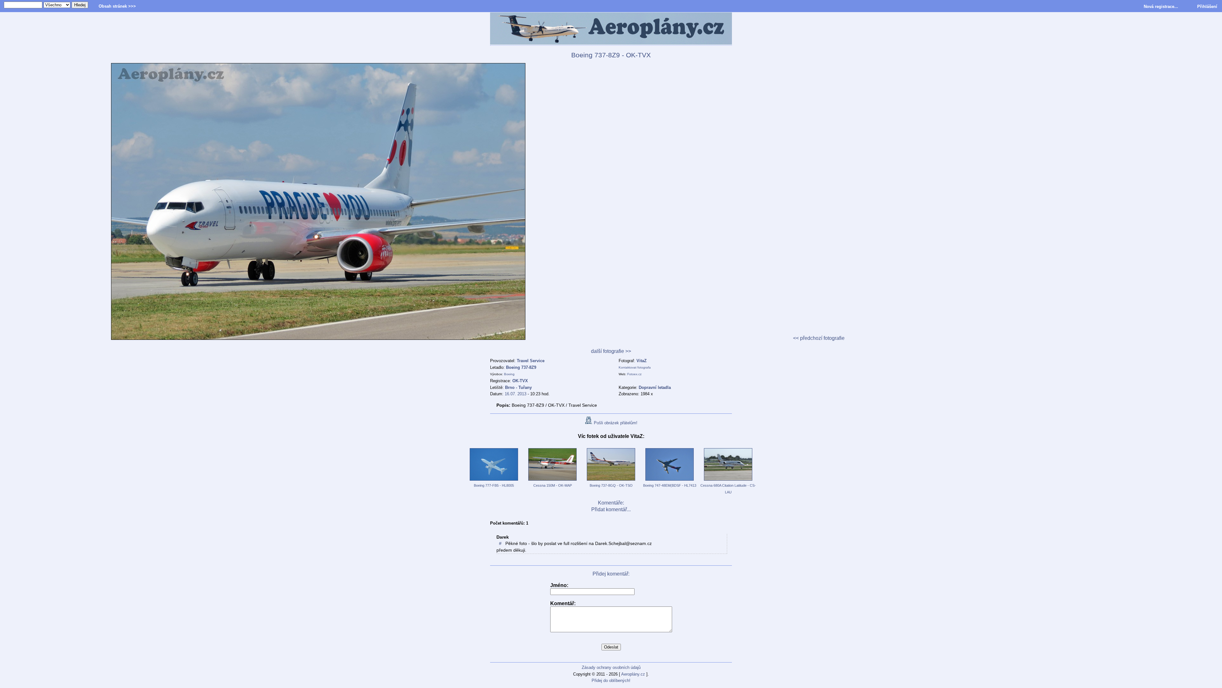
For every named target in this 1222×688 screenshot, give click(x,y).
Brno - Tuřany (518, 387)
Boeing (509, 374)
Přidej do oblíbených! (611, 680)
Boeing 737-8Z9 (521, 367)
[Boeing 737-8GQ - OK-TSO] (611, 481)
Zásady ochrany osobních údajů (611, 667)
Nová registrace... (1161, 6)
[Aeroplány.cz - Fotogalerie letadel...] (611, 29)
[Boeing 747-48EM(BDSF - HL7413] (669, 481)
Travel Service (530, 360)
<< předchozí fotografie (819, 338)
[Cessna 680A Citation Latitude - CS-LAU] (728, 481)
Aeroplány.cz (633, 674)
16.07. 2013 (515, 393)
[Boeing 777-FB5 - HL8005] (494, 481)
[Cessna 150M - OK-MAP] (552, 481)
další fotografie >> (611, 351)
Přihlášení (1207, 6)
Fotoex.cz (634, 374)
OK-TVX (520, 380)
